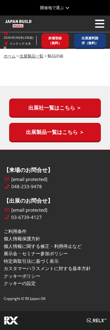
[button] (55, 40)
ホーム (10, 56)
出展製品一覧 (31, 56)
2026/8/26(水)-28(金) (18, 37)
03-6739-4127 (26, 217)
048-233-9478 (26, 186)
